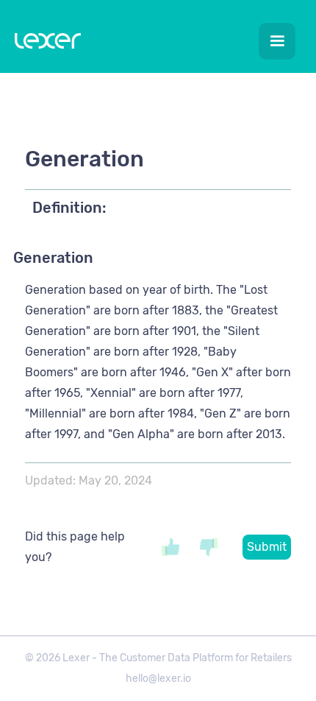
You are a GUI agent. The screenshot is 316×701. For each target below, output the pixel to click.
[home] (44, 43)
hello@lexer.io (158, 678)
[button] (277, 41)
